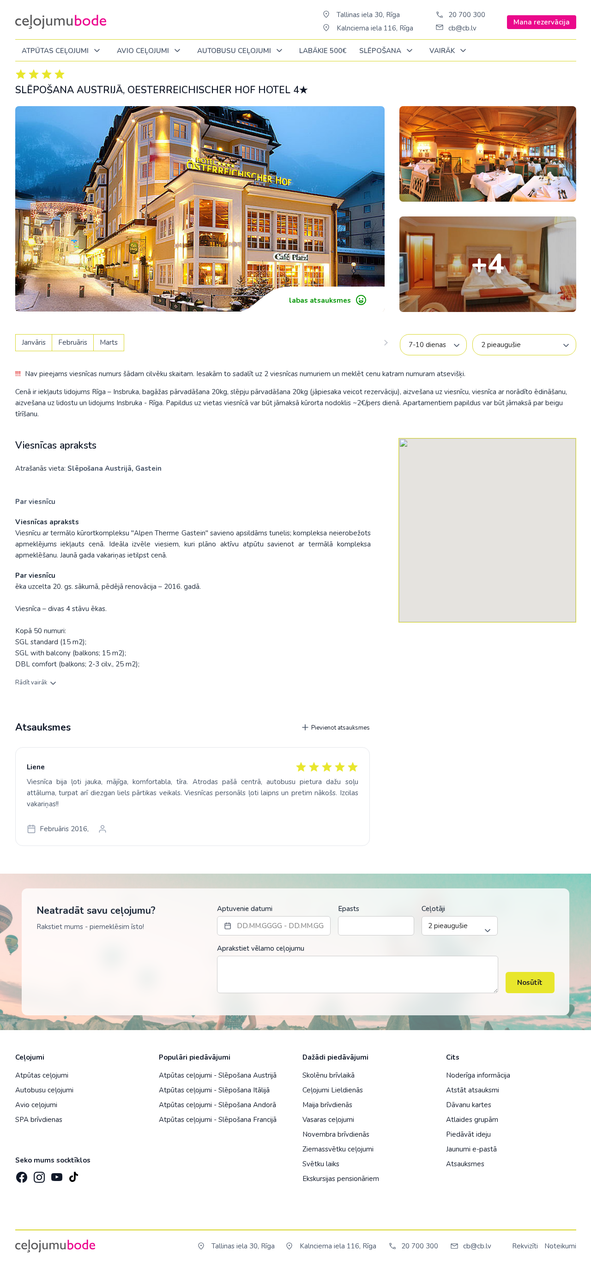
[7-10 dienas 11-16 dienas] (433, 344)
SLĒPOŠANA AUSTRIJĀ (69, 90)
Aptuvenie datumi (244, 908)
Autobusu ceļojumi (44, 1090)
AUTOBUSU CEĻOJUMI (235, 50)
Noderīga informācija (478, 1075)
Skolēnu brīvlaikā (328, 1075)
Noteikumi (560, 1246)
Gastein (148, 468)
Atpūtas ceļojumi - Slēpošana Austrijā (218, 1075)
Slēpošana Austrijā (99, 468)
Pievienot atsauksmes (340, 728)
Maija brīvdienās (327, 1104)
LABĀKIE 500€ (322, 50)
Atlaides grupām (472, 1119)
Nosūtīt (530, 982)
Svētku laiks (320, 1164)
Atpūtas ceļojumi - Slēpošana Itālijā (214, 1090)
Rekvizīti (525, 1246)
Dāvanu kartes (468, 1104)
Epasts (348, 908)
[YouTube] (55, 1174)
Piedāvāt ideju (468, 1134)
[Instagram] (38, 1174)
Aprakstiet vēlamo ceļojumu (260, 948)
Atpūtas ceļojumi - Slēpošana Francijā (218, 1119)
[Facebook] (20, 1174)
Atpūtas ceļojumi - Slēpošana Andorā (217, 1104)
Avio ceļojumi (36, 1104)
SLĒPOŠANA (381, 50)
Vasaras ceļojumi (328, 1119)
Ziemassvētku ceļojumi (338, 1149)
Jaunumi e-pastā (471, 1149)
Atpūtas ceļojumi (56, 50)
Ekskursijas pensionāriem (340, 1178)
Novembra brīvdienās (335, 1134)
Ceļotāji (433, 908)
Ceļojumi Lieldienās (332, 1090)
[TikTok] (73, 1174)
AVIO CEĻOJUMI (144, 50)
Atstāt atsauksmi (472, 1090)
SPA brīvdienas (38, 1119)
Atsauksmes (465, 1164)
